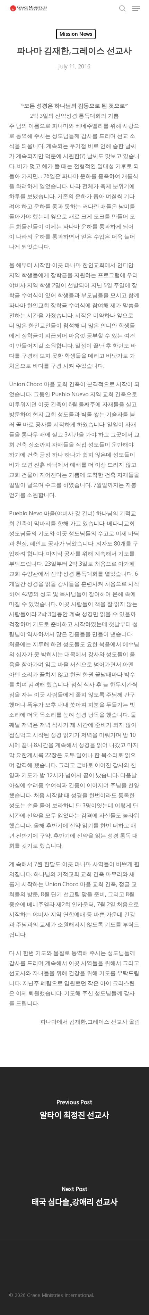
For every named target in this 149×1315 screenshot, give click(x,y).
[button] (136, 8)
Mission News (76, 34)
